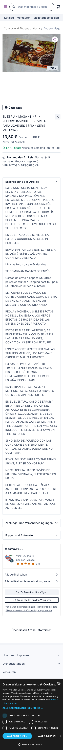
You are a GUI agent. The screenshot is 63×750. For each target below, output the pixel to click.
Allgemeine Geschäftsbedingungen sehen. (29, 610)
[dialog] (31, 714)
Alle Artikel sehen (16, 574)
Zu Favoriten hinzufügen (33, 592)
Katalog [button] (9, 17)
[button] (31, 182)
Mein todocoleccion (46, 17)
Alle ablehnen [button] (47, 736)
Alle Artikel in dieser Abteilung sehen (28, 581)
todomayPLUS (14, 548)
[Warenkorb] (58, 7)
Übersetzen (15, 107)
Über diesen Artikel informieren (32, 630)
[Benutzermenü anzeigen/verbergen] (4, 6)
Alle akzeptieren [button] (17, 736)
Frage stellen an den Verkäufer (34, 600)
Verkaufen (23, 17)
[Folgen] (55, 39)
